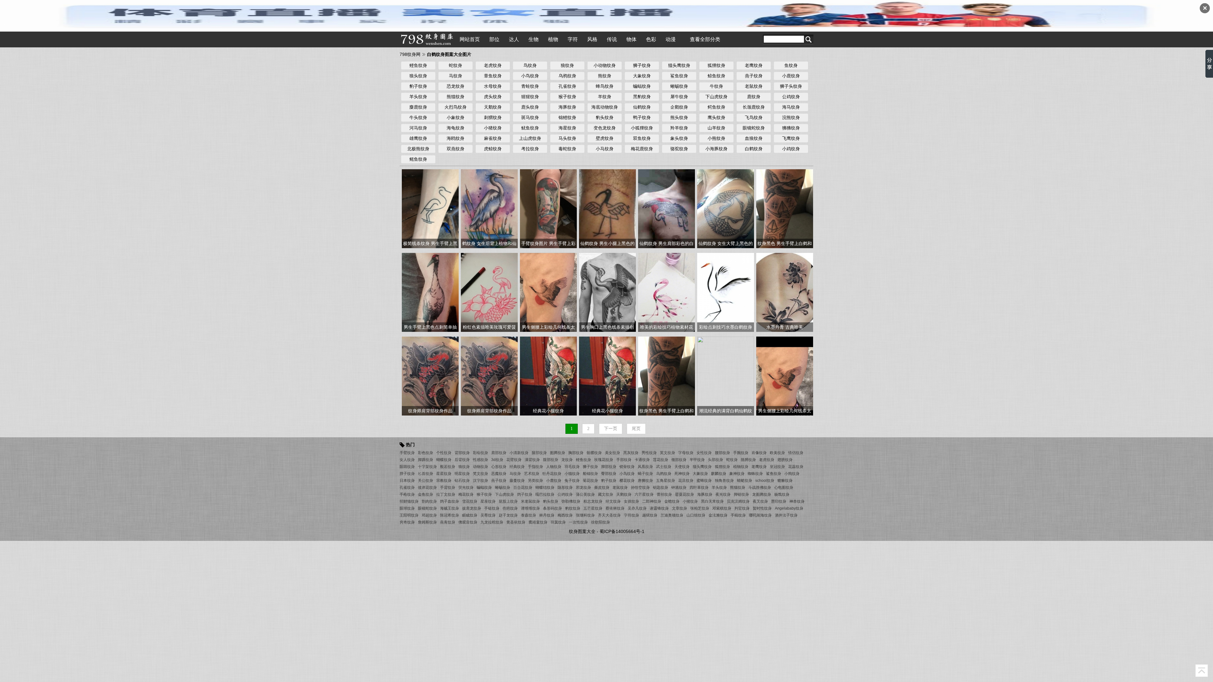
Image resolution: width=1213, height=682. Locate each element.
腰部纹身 (722, 453)
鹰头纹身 (716, 117)
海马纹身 (791, 107)
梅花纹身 (466, 494)
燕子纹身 (754, 75)
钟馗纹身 (678, 487)
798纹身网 (410, 54)
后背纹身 (462, 460)
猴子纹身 (567, 96)
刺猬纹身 (493, 117)
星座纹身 (488, 501)
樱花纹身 (627, 480)
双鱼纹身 (642, 138)
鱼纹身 (791, 65)
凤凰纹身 (645, 466)
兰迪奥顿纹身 (672, 515)
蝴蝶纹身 (443, 460)
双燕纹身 (455, 148)
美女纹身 (612, 453)
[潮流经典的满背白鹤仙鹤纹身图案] (725, 375)
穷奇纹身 (407, 522)
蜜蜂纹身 (704, 480)
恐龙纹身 (455, 86)
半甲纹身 (697, 460)
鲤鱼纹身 (418, 65)
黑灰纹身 (630, 453)
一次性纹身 (578, 522)
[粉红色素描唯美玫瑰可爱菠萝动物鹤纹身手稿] (489, 292)
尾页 (636, 428)
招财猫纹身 (409, 501)
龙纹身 (567, 460)
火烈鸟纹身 (455, 107)
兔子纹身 (572, 480)
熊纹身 (604, 75)
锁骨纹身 (627, 466)
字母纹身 (685, 453)
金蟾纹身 (671, 501)
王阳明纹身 (409, 515)
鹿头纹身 (530, 107)
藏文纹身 (605, 494)
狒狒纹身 (791, 127)
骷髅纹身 (594, 453)
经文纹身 (613, 501)
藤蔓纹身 (517, 480)
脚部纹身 (608, 466)
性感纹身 (480, 460)
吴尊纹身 (488, 515)
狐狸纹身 (716, 65)
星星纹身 (443, 473)
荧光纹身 (466, 487)
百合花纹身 (522, 487)
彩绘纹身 (480, 453)
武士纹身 (663, 466)
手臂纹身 (407, 453)
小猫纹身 (572, 473)
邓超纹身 (429, 515)
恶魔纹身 (498, 473)
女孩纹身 (631, 501)
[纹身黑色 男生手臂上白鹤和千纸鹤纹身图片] (784, 208)
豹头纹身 (604, 117)
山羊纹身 (716, 127)
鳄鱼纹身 (716, 107)
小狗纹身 (792, 473)
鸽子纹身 (524, 494)
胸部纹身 (575, 453)
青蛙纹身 (530, 86)
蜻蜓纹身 (744, 480)
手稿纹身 (738, 515)
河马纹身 (418, 127)
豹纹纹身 (572, 508)
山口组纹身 (695, 515)
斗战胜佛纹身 (759, 487)
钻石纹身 (462, 480)
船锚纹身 (590, 473)
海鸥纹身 (455, 138)
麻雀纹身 (493, 138)
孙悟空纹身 (640, 487)
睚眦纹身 (469, 515)
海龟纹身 (455, 127)
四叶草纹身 (699, 487)
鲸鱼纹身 (716, 75)
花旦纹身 (685, 480)
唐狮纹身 (645, 480)
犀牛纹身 (679, 96)
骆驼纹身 (679, 148)
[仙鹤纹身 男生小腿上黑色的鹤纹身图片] (607, 208)
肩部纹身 (498, 453)
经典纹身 (517, 466)
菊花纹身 (590, 480)
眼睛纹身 (407, 466)
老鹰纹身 (754, 65)
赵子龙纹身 (508, 515)
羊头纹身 (418, 96)
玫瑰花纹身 (603, 460)
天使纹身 (682, 466)
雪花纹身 (469, 501)
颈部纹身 (678, 460)
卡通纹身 (642, 460)
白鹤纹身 (754, 148)
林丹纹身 (546, 515)
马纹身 (455, 75)
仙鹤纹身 (642, 107)
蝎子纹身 (645, 473)
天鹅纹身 (493, 107)
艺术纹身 (531, 473)
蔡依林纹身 (615, 508)
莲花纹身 (660, 460)
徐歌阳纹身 (600, 522)
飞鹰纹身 (791, 138)
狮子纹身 (642, 65)
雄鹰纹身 (418, 138)
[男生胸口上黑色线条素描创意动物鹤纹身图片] (607, 292)
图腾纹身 (557, 453)
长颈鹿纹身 (754, 107)
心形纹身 (498, 466)
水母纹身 (493, 86)
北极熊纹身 (418, 148)
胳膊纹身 (748, 460)
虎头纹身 (493, 96)
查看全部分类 (705, 39)
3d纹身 (497, 460)
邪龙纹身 (583, 487)
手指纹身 (535, 466)
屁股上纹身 (508, 501)
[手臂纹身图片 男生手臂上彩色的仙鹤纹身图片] (548, 208)
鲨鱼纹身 (679, 75)
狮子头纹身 (791, 86)
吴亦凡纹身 (637, 508)
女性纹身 (704, 453)
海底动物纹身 (604, 107)
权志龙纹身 (592, 501)
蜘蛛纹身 (755, 473)
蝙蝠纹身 (642, 86)
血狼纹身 (754, 138)
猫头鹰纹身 (679, 65)
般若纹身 (447, 466)
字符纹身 (631, 515)
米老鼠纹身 (530, 501)
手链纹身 (491, 508)
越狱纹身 (649, 515)
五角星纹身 (665, 480)
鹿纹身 (753, 96)
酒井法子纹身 (786, 515)
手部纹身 (623, 460)
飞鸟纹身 (754, 117)
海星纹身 (567, 127)
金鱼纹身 (425, 494)
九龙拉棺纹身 (491, 522)
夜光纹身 (723, 494)
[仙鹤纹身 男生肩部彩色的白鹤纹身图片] (666, 208)
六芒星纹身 (644, 494)
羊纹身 (604, 96)
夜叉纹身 (760, 501)
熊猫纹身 (455, 96)
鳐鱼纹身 (418, 159)
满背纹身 (532, 460)
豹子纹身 (418, 86)
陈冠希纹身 (449, 515)
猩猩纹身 (530, 96)
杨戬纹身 (781, 494)
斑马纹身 (530, 117)
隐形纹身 (565, 487)
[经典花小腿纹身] (548, 375)
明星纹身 (462, 473)
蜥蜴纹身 (679, 86)
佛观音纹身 (467, 522)
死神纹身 (682, 473)
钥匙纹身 (660, 487)
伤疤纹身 (510, 508)
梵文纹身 (480, 473)
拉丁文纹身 (445, 494)
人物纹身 (553, 466)
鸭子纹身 (642, 117)
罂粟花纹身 (684, 494)
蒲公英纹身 (585, 494)
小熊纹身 (716, 138)
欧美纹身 (777, 453)
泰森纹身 (528, 515)
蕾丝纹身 (664, 494)
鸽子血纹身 (449, 501)
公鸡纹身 (791, 96)
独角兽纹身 (724, 480)
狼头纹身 (418, 75)
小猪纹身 (493, 127)
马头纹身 (567, 138)
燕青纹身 (447, 522)
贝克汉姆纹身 (738, 501)
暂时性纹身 (762, 508)
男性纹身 (649, 453)
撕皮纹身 (601, 487)
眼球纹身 (407, 508)
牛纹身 (716, 86)
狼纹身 (567, 65)
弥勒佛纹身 (570, 501)
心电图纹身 (783, 487)
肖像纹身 (759, 453)
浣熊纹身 (791, 117)
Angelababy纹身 (789, 508)
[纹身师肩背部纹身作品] (430, 375)
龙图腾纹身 (761, 494)
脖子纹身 (407, 473)
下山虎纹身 (716, 96)
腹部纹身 (550, 460)
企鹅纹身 (679, 107)
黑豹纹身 (642, 96)
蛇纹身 (455, 65)
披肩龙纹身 (471, 508)
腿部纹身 (539, 453)
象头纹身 (679, 138)
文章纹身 (679, 508)
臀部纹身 (608, 473)
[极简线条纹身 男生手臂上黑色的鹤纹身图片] (430, 208)
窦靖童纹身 (537, 522)
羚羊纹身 (679, 127)
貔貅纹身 (785, 480)
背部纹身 (462, 453)
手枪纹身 (407, 494)
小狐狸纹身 (642, 127)
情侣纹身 (795, 453)
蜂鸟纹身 (604, 86)
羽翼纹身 (558, 522)
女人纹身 (407, 460)
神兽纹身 (797, 501)
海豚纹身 (567, 107)
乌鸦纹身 (567, 75)
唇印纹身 (778, 501)
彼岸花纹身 (427, 487)
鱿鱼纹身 (530, 127)
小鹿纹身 (791, 75)
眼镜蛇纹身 (754, 127)
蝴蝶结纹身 (544, 487)
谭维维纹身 (530, 508)
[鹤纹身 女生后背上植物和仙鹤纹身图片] (489, 208)
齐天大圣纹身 (609, 515)
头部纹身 (715, 460)
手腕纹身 (740, 453)
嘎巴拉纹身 (544, 494)
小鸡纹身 (791, 148)
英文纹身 (667, 453)
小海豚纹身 (716, 148)
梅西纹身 (565, 515)
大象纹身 (642, 75)
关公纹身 (425, 480)
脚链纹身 (741, 494)
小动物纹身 (605, 65)
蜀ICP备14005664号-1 (622, 531)
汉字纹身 (480, 480)
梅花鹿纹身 (642, 148)
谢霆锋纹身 (659, 508)
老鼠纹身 (754, 86)
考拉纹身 (530, 148)
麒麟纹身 (718, 473)
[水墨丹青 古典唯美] (784, 292)
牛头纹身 (418, 117)
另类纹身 (535, 480)
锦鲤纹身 (567, 117)
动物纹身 (480, 466)
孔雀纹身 (567, 86)
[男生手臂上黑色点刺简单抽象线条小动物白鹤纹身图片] (430, 292)
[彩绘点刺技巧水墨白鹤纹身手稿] (725, 292)
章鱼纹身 (493, 75)
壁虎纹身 (604, 138)
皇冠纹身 (777, 466)
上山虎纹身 (530, 138)
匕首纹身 (425, 473)
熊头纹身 (679, 117)
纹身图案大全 (582, 531)
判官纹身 (742, 508)
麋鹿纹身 (418, 107)
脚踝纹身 (425, 460)
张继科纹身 (585, 515)
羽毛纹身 (572, 466)
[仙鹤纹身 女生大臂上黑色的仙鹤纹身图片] (725, 208)
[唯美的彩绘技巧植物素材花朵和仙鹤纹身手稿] (666, 292)
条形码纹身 (552, 508)
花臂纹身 (514, 460)
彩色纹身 (425, 453)
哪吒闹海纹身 (760, 515)
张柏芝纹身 (699, 508)
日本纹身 (407, 480)
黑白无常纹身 (712, 501)
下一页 (610, 428)
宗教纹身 (443, 480)
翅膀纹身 (785, 460)
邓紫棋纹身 (721, 508)
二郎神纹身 (651, 501)
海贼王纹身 (449, 508)
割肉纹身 (429, 501)
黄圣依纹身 (515, 522)
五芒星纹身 (592, 508)
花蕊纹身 (795, 466)
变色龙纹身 (605, 127)
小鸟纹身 (530, 75)
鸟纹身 (530, 65)
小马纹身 (604, 148)
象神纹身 (737, 473)
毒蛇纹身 (567, 148)
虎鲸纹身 (493, 148)
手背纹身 (447, 487)
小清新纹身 (519, 453)
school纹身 (764, 480)
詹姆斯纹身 (427, 522)
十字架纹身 (427, 466)
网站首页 (470, 39)
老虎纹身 (493, 65)
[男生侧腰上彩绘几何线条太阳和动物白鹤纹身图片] (548, 292)
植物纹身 (740, 466)
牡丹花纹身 (551, 473)
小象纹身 (455, 117)
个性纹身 (443, 453)
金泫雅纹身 (718, 515)
